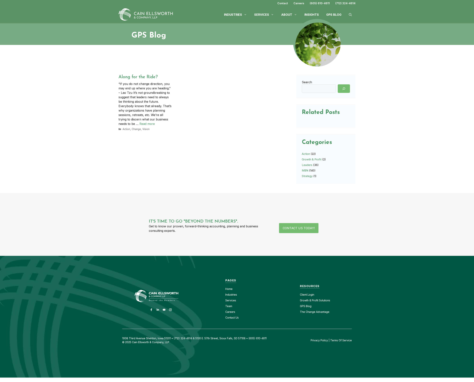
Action (126, 129)
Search (307, 82)
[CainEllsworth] (147, 14)
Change (136, 129)
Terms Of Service (341, 340)
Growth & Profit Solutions (315, 300)
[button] (350, 14)
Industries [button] (233, 14)
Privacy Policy (319, 340)
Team (228, 306)
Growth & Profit (311, 159)
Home (229, 288)
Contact (282, 3)
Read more (147, 124)
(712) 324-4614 (345, 3)
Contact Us (232, 317)
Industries (231, 294)
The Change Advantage (314, 311)
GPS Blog (333, 14)
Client (303, 294)
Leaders (307, 165)
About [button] (286, 14)
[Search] (344, 88)
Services (230, 300)
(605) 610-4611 (320, 3)
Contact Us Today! (299, 228)
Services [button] (261, 14)
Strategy (307, 176)
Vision (146, 129)
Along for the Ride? (138, 77)
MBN (305, 170)
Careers (298, 3)
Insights (311, 14)
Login (310, 294)
